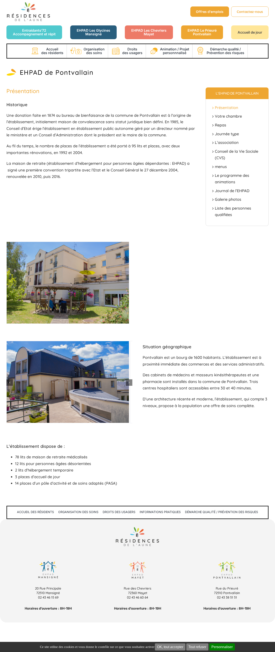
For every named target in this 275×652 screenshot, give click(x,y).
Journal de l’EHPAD (232, 190)
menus (221, 166)
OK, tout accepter (170, 647)
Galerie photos (228, 199)
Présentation (226, 107)
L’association (227, 142)
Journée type (227, 133)
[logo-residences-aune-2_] (28, 4)
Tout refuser (197, 647)
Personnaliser (222, 647)
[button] (9, 382)
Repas (220, 125)
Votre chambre (228, 116)
